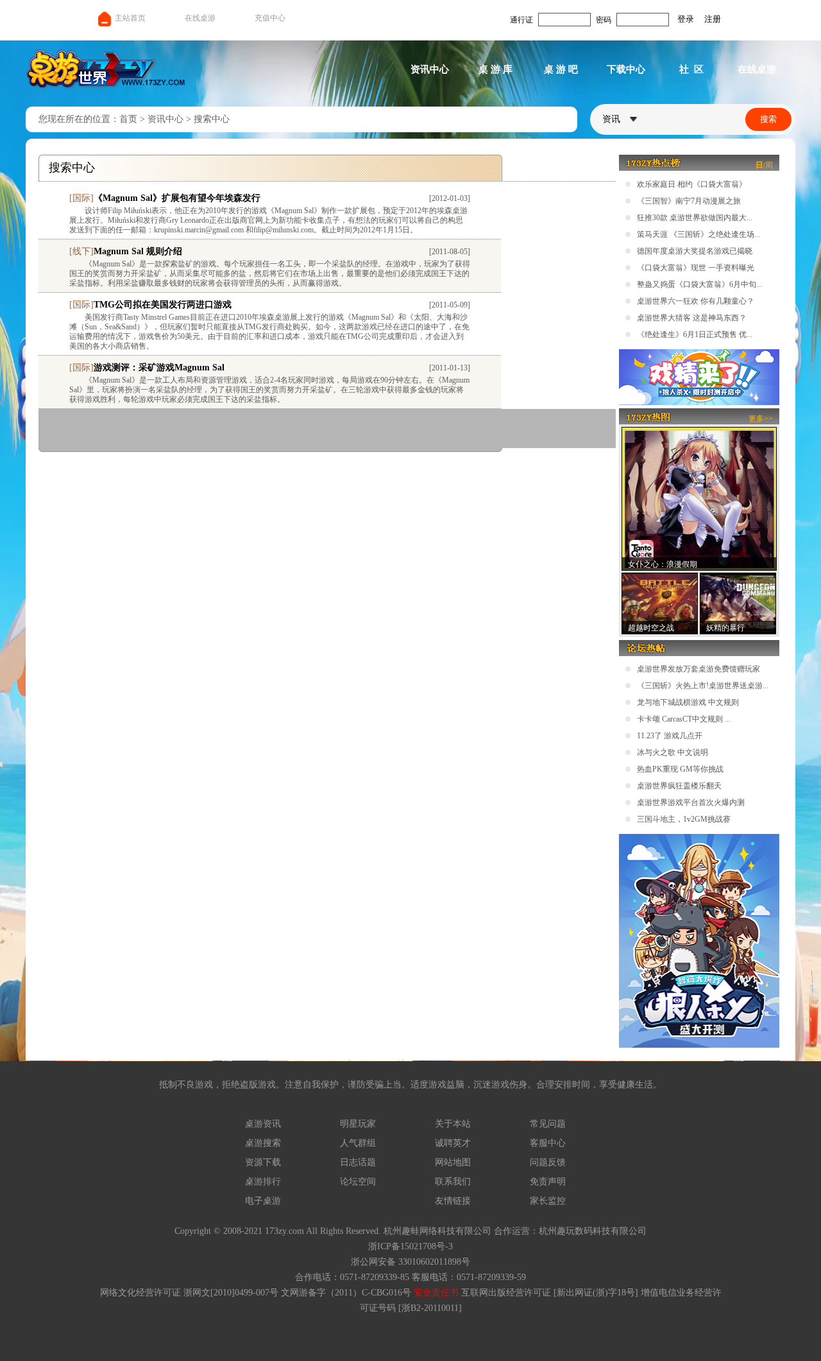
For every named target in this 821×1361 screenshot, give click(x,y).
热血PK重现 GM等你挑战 (680, 769)
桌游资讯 (263, 1124)
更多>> (761, 418)
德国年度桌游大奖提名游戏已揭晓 (694, 251)
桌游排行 (263, 1181)
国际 (81, 198)
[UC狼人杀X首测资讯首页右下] (699, 1045)
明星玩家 (358, 1124)
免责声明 (548, 1181)
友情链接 (453, 1201)
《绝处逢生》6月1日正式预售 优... (694, 334)
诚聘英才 (453, 1143)
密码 (603, 19)
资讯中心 (429, 69)
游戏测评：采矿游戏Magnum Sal (159, 367)
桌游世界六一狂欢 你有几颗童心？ (695, 301)
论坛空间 (358, 1181)
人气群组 (358, 1143)
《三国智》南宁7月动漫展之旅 (689, 200)
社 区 (691, 69)
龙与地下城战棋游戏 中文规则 (688, 702)
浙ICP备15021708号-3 (410, 1246)
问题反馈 (548, 1162)
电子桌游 (263, 1201)
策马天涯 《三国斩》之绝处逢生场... (698, 234)
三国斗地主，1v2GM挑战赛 (684, 819)
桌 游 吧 (561, 69)
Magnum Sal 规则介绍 (138, 251)
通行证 (521, 19)
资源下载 (263, 1162)
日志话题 (358, 1162)
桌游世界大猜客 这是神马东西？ (692, 317)
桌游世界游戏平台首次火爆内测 (691, 802)
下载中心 (626, 69)
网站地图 (453, 1162)
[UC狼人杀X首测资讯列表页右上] (699, 402)
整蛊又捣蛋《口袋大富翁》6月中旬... (699, 284)
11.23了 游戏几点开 (669, 735)
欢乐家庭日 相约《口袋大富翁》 (692, 184)
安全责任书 (436, 1292)
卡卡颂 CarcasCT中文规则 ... (684, 719)
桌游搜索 (263, 1143)
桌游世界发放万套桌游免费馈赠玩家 (698, 668)
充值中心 (270, 17)
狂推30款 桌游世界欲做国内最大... (694, 217)
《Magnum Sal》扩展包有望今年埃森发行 (177, 198)
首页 (128, 119)
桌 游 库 (495, 69)
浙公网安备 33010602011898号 (410, 1262)
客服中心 (548, 1143)
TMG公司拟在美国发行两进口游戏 (163, 304)
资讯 (612, 119)
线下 (81, 251)
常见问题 (548, 1124)
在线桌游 (200, 17)
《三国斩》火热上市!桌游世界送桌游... (702, 685)
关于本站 (453, 1124)
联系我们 (453, 1181)
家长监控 (548, 1201)
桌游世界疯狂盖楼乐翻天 (679, 785)
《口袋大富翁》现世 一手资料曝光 (695, 267)
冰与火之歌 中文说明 (672, 752)
